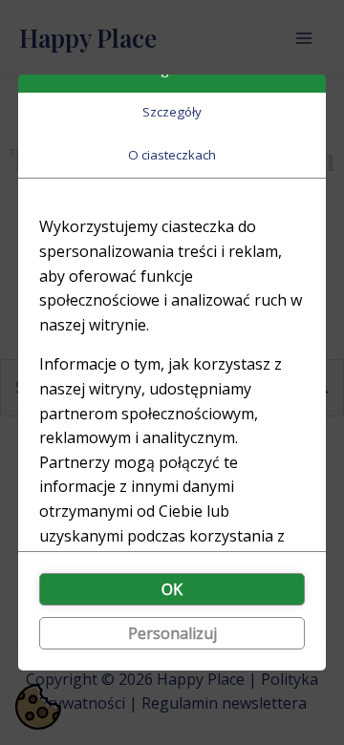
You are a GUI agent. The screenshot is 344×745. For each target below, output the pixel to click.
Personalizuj (172, 633)
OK (172, 589)
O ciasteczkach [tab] (172, 154)
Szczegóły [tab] (172, 111)
